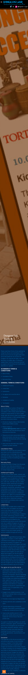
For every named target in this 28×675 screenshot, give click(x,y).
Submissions (6, 391)
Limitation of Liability (8, 400)
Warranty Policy (7, 379)
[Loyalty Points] (4, 671)
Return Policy (6, 373)
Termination (6, 403)
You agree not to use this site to (11, 394)
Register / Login (23, 6)
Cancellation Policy (7, 376)
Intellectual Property (8, 385)
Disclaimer (5, 397)
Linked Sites (6, 388)
